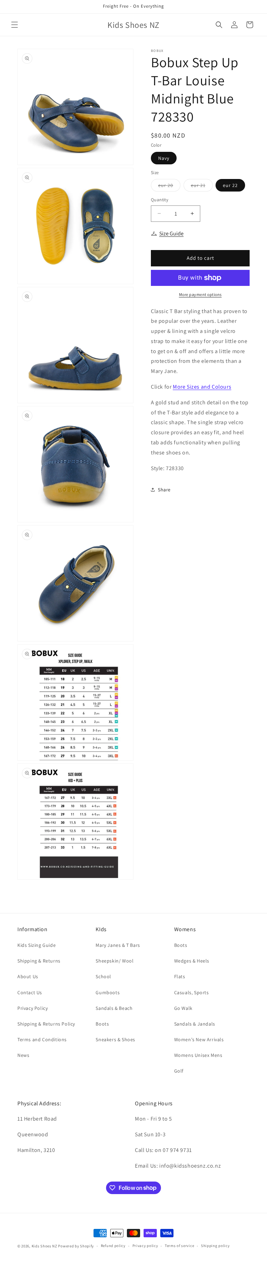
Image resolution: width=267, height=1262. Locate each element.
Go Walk (183, 1008)
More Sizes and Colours (202, 386)
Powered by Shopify (76, 1246)
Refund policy (113, 1245)
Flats (179, 976)
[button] (14, 24)
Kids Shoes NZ (44, 1246)
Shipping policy (215, 1245)
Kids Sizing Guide (36, 945)
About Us (27, 976)
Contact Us (29, 992)
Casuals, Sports (191, 992)
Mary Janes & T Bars (118, 945)
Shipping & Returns (38, 961)
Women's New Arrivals (199, 1039)
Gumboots (108, 992)
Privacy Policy (32, 1008)
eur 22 (230, 185)
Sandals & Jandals (194, 1024)
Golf (179, 1071)
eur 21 (202, 187)
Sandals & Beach (114, 1008)
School (103, 976)
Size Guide (171, 233)
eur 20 (169, 187)
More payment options (200, 294)
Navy (163, 158)
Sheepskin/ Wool (115, 961)
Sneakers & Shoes (115, 1039)
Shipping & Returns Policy (46, 1024)
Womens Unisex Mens (198, 1055)
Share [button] (164, 489)
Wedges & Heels (191, 961)
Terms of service (179, 1245)
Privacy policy (145, 1245)
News (23, 1055)
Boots (102, 1024)
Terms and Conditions (42, 1039)
